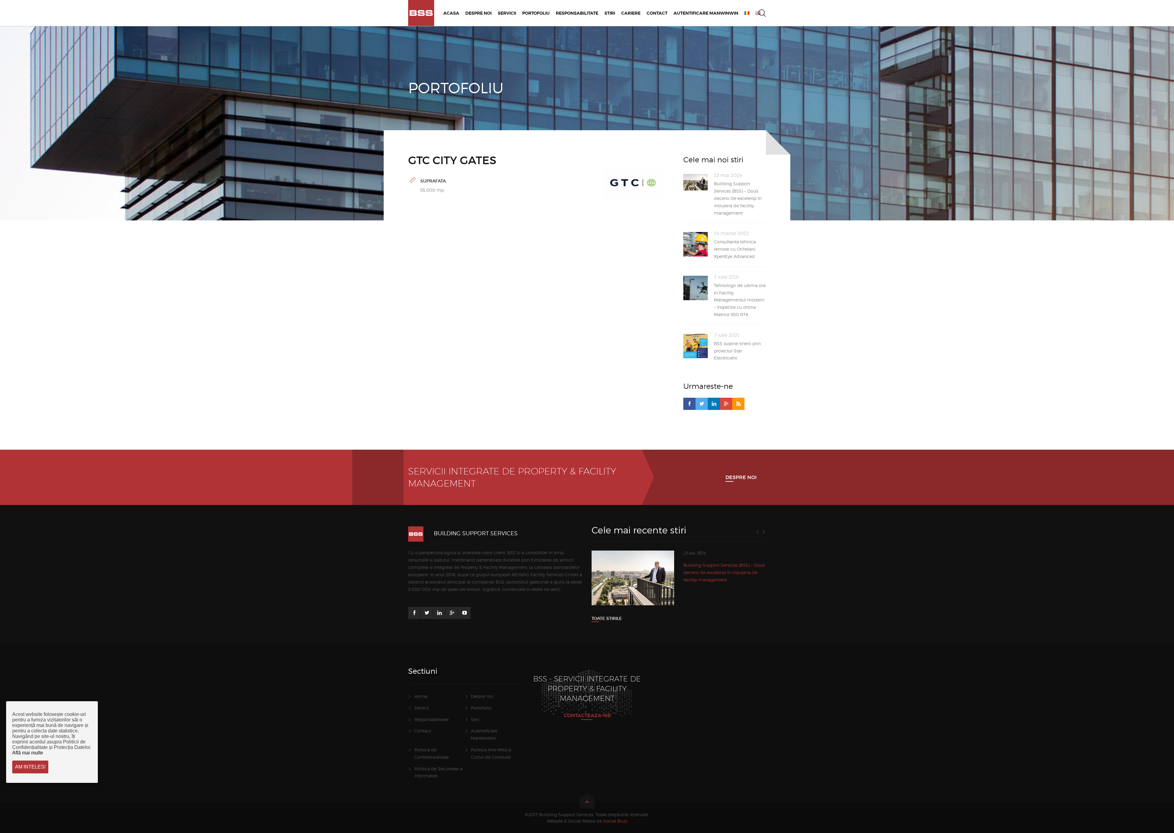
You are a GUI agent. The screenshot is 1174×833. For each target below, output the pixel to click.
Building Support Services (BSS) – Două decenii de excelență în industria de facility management (738, 198)
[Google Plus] (726, 404)
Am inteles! (30, 766)
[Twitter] (702, 404)
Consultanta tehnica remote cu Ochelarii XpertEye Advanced (735, 249)
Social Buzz (615, 821)
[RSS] (738, 404)
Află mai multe (27, 752)
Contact (422, 730)
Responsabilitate (431, 719)
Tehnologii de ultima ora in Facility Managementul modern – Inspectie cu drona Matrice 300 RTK (740, 300)
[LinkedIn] (714, 404)
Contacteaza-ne (587, 715)
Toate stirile (607, 618)
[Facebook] (689, 404)
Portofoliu (481, 707)
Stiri (475, 719)
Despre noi (741, 477)
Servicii (421, 707)
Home (420, 696)
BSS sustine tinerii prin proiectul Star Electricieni (737, 351)
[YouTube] (464, 613)
